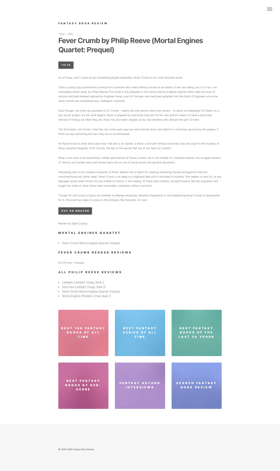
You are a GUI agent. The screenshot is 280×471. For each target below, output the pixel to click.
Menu (269, 9)
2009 (70, 34)
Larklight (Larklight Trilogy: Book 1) (83, 282)
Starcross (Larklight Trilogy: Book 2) (84, 286)
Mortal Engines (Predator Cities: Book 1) (86, 295)
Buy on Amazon (75, 211)
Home (61, 34)
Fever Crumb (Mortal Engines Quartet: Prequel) (91, 243)
